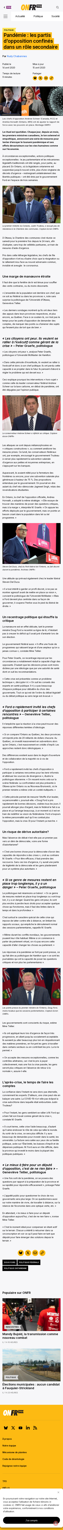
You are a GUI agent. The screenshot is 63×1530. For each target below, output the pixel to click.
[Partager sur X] (40, 78)
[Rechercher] (57, 7)
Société (55, 16)
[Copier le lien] (51, 78)
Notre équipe (9, 1445)
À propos (7, 1439)
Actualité (20, 16)
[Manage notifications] (55, 1523)
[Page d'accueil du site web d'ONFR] (31, 7)
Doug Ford (9, 1262)
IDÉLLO (6, 1488)
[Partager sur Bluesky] (35, 78)
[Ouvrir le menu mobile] (5, 16)
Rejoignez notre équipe (14, 1465)
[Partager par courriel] (46, 78)
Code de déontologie (13, 1459)
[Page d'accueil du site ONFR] (31, 1413)
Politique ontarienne (15, 1268)
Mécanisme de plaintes (14, 1452)
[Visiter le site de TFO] (7, 7)
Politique (38, 16)
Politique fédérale (29, 1262)
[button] (58, 1492)
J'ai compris (32, 1520)
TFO (4, 1481)
